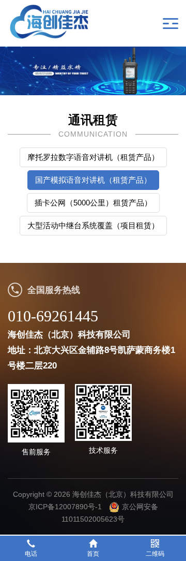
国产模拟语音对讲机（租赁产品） (93, 179)
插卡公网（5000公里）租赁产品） (93, 202)
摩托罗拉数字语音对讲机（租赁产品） (93, 157)
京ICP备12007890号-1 (65, 507)
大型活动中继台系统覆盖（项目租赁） (93, 225)
